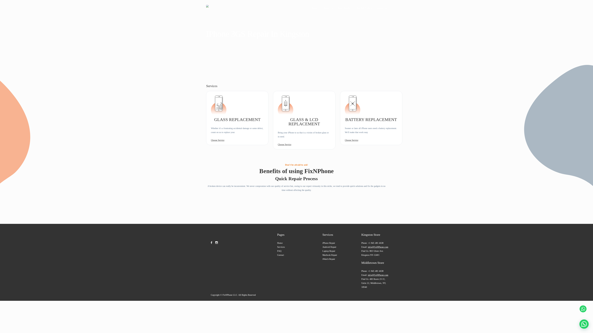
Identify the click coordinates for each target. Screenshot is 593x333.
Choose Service (217, 140)
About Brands (343, 8)
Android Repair (329, 247)
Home (314, 8)
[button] (584, 324)
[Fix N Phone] (213, 8)
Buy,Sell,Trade (363, 8)
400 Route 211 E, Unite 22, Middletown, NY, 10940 (373, 283)
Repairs (327, 8)
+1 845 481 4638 (375, 243)
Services (281, 247)
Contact (280, 255)
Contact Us (382, 8)
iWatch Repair (328, 259)
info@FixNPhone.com (378, 247)
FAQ (279, 251)
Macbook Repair (329, 255)
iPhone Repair (328, 243)
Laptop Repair (328, 251)
